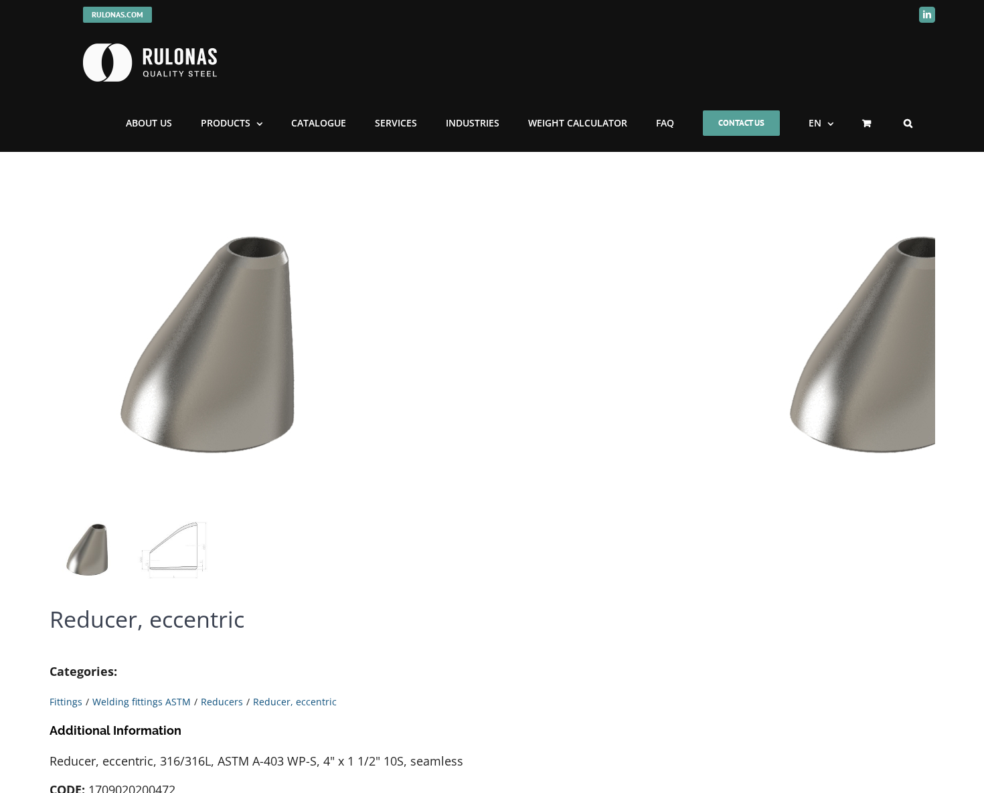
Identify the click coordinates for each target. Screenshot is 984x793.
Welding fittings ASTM (141, 701)
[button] (908, 123)
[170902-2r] (217, 339)
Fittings (66, 701)
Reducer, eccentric (295, 701)
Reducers (222, 701)
